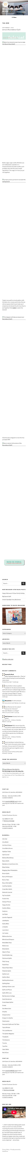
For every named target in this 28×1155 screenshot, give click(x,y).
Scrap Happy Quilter (7, 1002)
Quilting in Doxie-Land (8, 986)
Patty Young (5, 961)
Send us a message (9, 820)
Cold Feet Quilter (7, 886)
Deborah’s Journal (7, 892)
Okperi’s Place (6, 952)
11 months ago (22, 703)
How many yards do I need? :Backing (10, 703)
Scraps (4, 1005)
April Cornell (5, 854)
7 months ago (15, 682)
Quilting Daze (6, 983)
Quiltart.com (5, 974)
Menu (14, 17)
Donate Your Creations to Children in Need (11, 695)
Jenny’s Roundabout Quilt (11, 30)
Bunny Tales (5, 880)
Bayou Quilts (5, 861)
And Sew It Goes (6, 845)
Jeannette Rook (9, 674)
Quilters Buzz (6, 977)
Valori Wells (5, 1049)
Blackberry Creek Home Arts (10, 864)
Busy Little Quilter (7, 883)
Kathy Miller (5, 923)
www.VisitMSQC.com (11, 801)
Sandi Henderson (7, 999)
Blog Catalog (5, 867)
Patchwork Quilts (7, 958)
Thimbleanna (6, 1040)
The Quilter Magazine (8, 1033)
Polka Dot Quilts (6, 971)
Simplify (4, 1011)
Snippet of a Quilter (7, 1018)
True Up (4, 1043)
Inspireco (4, 911)
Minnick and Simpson (8, 939)
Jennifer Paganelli (7, 917)
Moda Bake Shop (7, 942)
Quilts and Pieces (7, 989)
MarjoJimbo (8, 700)
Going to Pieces (6, 901)
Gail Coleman (8, 716)
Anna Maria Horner (7, 848)
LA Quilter (5, 927)
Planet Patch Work (7, 967)
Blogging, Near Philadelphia (9, 870)
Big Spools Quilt (6, 596)
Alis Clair (4, 839)
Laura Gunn (5, 930)
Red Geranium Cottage (8, 996)
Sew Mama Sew (6, 1008)
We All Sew (5, 1052)
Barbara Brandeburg (7, 857)
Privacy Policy (5, 1149)
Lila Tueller (5, 933)
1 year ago (16, 712)
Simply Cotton (6, 1015)
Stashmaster (5, 1021)
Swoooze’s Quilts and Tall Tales (10, 1024)
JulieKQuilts (5, 920)
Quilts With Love (7, 993)
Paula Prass (5, 964)
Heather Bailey (6, 908)
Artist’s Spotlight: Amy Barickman (11, 599)
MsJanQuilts (5, 949)
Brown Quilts (5, 873)
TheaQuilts (5, 1037)
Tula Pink (4, 1046)
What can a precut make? (8, 712)
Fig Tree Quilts (6, 895)
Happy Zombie (6, 905)
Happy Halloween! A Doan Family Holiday (13, 593)
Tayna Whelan (6, 1027)
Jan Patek (5, 914)
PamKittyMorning (7, 955)
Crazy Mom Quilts (7, 889)
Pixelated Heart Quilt (7, 682)
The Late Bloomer (7, 1030)
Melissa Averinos (7, 936)
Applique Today (6, 851)
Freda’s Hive (5, 898)
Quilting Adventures (7, 980)
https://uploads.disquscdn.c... (13, 676)
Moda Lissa (5, 945)
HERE (14, 308)
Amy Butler (5, 842)
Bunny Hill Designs (7, 876)
